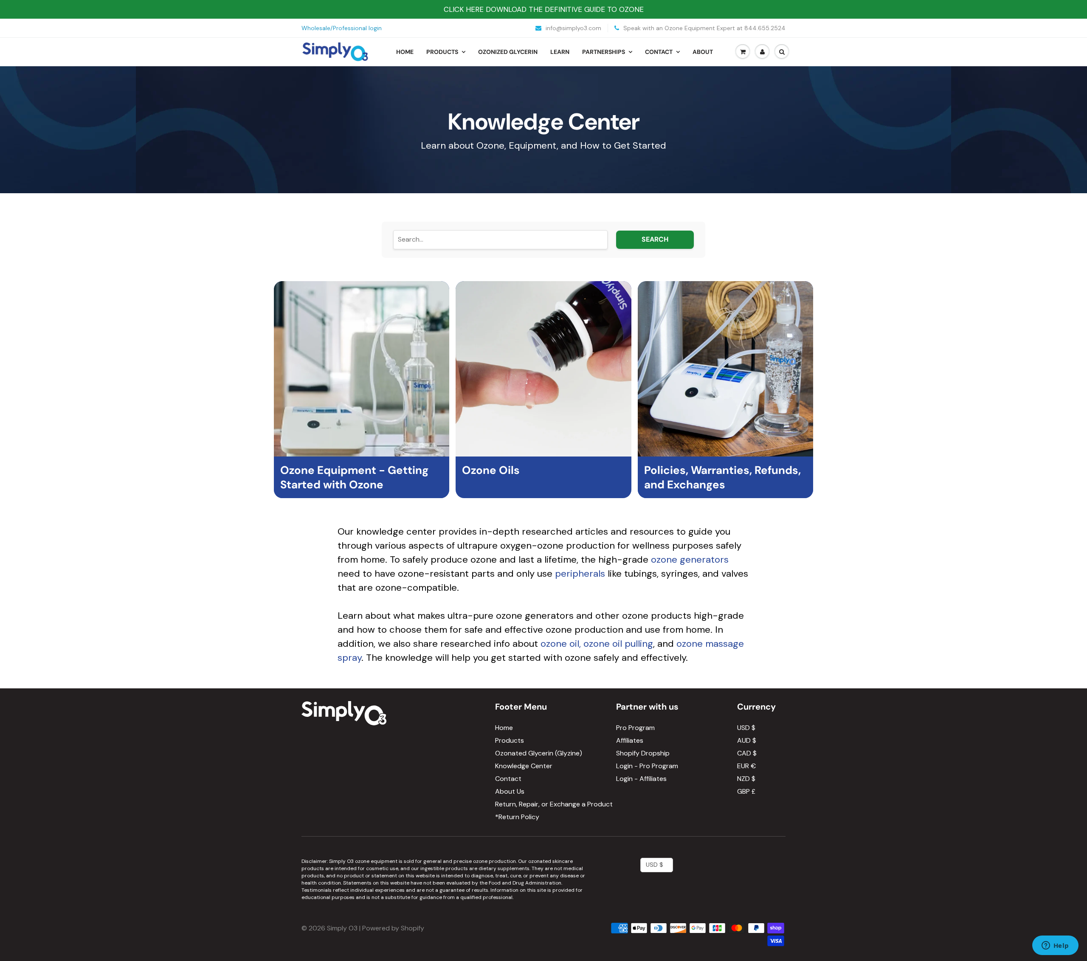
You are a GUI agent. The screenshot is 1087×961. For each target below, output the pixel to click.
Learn (559, 52)
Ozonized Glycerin (508, 52)
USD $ (746, 727)
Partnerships (603, 52)
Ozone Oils (491, 470)
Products (442, 52)
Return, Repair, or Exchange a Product (554, 804)
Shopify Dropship (643, 753)
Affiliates (629, 740)
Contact (659, 52)
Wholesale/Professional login (341, 28)
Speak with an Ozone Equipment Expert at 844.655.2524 (704, 28)
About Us (509, 791)
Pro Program (635, 727)
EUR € (746, 765)
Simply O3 (342, 928)
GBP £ (746, 791)
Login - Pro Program (647, 765)
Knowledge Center (523, 765)
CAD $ (747, 753)
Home (405, 52)
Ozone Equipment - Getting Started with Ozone (354, 477)
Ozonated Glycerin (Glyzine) (538, 753)
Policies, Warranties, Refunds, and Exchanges (722, 477)
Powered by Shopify (393, 928)
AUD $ (746, 740)
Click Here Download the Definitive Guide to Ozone (544, 9)
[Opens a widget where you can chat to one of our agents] (1055, 946)
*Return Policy (517, 816)
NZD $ (746, 778)
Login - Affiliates (641, 778)
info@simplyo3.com (572, 28)
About (703, 52)
